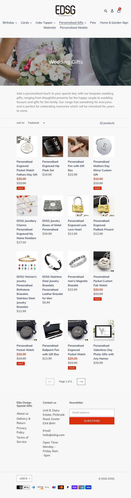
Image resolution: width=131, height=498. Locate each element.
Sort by (20, 123)
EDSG (111, 478)
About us (22, 413)
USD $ (23, 478)
